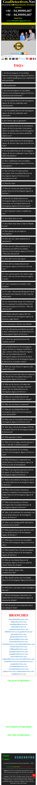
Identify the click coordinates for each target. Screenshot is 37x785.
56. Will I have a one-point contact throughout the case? (18, 589)
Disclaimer (9, 766)
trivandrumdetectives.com (18, 669)
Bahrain (6, 729)
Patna (17, 745)
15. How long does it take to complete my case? (16, 212)
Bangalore (23, 737)
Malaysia (12, 731)
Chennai (19, 739)
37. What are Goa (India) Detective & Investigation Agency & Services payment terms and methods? (17, 411)
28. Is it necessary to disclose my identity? (17, 324)
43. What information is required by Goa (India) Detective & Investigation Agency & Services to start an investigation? (17, 462)
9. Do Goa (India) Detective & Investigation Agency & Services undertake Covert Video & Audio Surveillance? (18, 153)
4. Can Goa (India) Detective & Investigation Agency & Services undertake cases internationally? (18, 103)
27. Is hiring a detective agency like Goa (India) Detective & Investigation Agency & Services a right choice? (17, 316)
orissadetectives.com (26, 659)
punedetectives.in (26, 661)
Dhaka (23, 729)
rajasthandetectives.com (19, 666)
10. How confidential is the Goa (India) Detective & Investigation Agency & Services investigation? (18, 163)
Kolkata (18, 742)
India (31, 729)
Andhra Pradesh (15, 737)
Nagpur (23, 744)
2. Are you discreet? (9, 85)
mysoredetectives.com (18, 656)
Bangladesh (12, 729)
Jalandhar (24, 740)
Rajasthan (31, 745)
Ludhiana (28, 742)
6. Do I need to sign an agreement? (14, 121)
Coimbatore (26, 739)
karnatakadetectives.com (18, 642)
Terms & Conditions (26, 766)
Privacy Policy (16, 766)
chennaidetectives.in (18, 627)
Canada (18, 729)
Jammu (30, 740)
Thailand (29, 731)
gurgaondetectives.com (18, 637)
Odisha (9, 745)
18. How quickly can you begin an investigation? (14, 232)
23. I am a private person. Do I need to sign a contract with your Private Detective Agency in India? (18, 276)
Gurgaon (11, 740)
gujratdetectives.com (18, 634)
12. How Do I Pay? (8, 183)
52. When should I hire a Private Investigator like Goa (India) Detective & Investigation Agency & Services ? (18, 552)
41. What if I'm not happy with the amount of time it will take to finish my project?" (18, 443)
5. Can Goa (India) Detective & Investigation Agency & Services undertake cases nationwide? (18, 113)
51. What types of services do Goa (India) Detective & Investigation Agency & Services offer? (18, 542)
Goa (31, 739)
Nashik (28, 744)
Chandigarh (13, 739)
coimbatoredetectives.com (18, 629)
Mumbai (13, 744)
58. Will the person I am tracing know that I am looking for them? (17, 606)
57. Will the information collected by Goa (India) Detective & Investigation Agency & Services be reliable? (17, 597)
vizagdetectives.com (18, 674)
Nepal (16, 731)
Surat (7, 747)
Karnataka (7, 742)
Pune (21, 745)
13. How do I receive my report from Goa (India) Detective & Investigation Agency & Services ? (17, 190)
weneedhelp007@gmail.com (18, 21)
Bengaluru (30, 737)
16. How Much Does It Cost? (12, 218)
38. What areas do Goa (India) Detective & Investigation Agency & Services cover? (17, 420)
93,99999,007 (19, 11)
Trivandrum (20, 747)
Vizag (21, 749)
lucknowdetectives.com (18, 647)
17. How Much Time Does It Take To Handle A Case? (17, 225)
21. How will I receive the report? (14, 259)
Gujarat (6, 740)
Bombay (6, 739)
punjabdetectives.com (18, 664)
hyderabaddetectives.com (18, 639)
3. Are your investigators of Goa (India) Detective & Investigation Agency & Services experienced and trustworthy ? (18, 93)
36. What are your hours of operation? (15, 404)
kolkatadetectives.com (26, 644)
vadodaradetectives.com (25, 671)
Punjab (26, 745)
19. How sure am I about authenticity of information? (16, 240)
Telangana (12, 747)
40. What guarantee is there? (12, 437)
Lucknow (23, 742)
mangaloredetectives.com (18, 651)
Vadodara (16, 749)
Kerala (13, 742)
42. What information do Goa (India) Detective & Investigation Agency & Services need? (18, 452)
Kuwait (7, 731)
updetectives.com (9, 671)
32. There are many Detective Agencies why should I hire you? (17, 368)
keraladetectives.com (10, 644)
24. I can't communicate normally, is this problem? (16, 285)
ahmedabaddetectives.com (18, 619)
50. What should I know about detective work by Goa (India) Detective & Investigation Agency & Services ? (18, 532)
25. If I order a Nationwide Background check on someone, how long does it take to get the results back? (18, 294)
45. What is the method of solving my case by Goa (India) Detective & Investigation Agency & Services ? (18, 482)
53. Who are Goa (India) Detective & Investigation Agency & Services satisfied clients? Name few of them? (17, 562)
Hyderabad (18, 740)
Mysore (18, 744)
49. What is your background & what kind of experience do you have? (17, 523)
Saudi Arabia (22, 731)
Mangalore (7, 744)
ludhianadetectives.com (18, 649)
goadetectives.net (26, 632)
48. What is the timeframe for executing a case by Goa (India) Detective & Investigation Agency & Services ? (18, 514)
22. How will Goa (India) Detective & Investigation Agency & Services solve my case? (17, 266)
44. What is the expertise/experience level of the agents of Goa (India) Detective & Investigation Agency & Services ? (17, 472)
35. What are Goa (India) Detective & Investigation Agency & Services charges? (17, 398)
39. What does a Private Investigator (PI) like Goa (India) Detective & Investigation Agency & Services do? (18, 429)
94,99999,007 (19, 14)
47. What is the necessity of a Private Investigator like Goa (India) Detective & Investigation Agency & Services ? (16, 504)
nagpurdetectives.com (11, 659)
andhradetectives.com (18, 622)
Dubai (27, 729)
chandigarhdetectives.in (18, 624)
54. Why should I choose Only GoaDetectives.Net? (12, 571)
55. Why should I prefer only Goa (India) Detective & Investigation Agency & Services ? (18, 580)
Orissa (13, 745)
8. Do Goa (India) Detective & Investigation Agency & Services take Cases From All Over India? (18, 143)
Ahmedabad (7, 737)
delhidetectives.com (12, 632)
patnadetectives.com (11, 661)
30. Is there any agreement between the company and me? (15, 340)
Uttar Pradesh (27, 747)
